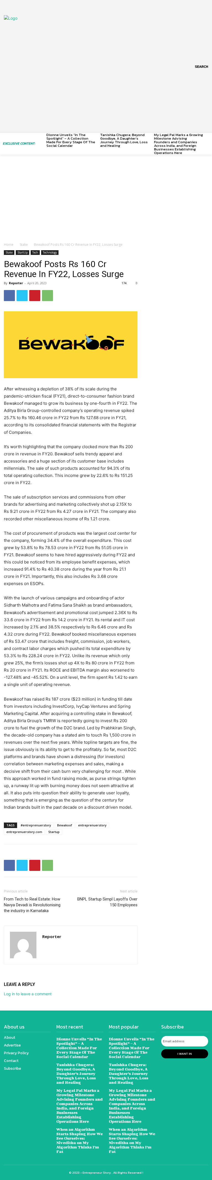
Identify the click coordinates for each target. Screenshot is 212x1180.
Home (9, 244)
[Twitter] (22, 295)
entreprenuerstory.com (24, 832)
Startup (54, 832)
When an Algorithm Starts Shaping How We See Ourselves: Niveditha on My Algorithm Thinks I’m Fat (79, 1140)
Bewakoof (64, 825)
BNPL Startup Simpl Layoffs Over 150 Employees (107, 902)
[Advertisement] (106, 200)
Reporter (16, 283)
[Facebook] (9, 295)
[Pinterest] (34, 295)
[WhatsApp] (47, 295)
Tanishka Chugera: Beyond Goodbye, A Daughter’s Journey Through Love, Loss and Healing (124, 140)
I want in (184, 1053)
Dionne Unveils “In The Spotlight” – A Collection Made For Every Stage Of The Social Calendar (70, 140)
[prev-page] (42, 138)
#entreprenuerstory (36, 825)
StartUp (22, 252)
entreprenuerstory (92, 825)
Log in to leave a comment (28, 993)
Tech (35, 252)
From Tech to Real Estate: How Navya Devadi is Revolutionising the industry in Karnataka (32, 905)
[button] (201, 66)
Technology (50, 252)
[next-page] (207, 138)
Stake (24, 244)
